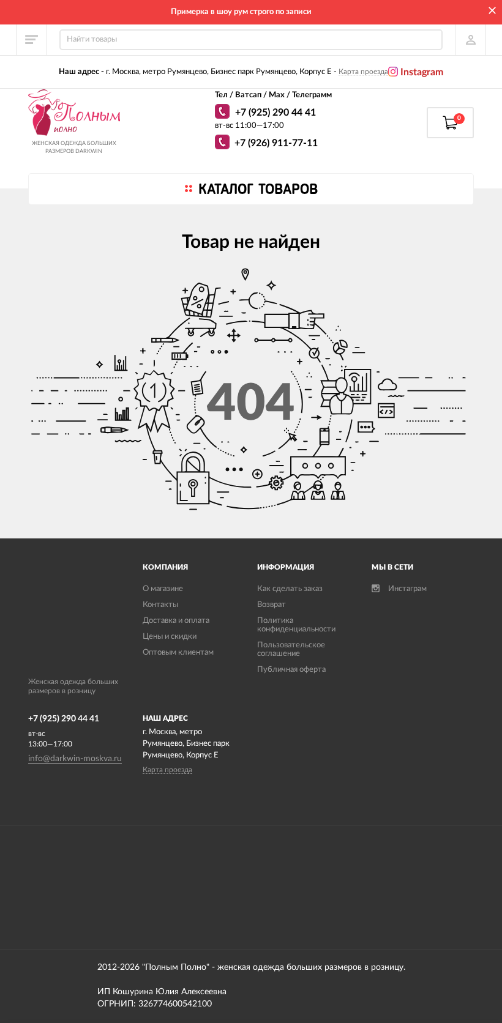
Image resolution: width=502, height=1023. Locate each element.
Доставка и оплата (176, 621)
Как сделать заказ (290, 589)
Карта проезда (363, 71)
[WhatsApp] (224, 113)
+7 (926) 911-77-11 (276, 143)
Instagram (420, 72)
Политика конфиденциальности (296, 625)
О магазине (163, 589)
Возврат (271, 605)
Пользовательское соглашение (291, 649)
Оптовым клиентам (178, 653)
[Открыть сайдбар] (32, 39)
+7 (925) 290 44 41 (275, 112)
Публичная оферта (291, 670)
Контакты (160, 605)
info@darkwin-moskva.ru (75, 758)
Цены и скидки (170, 637)
